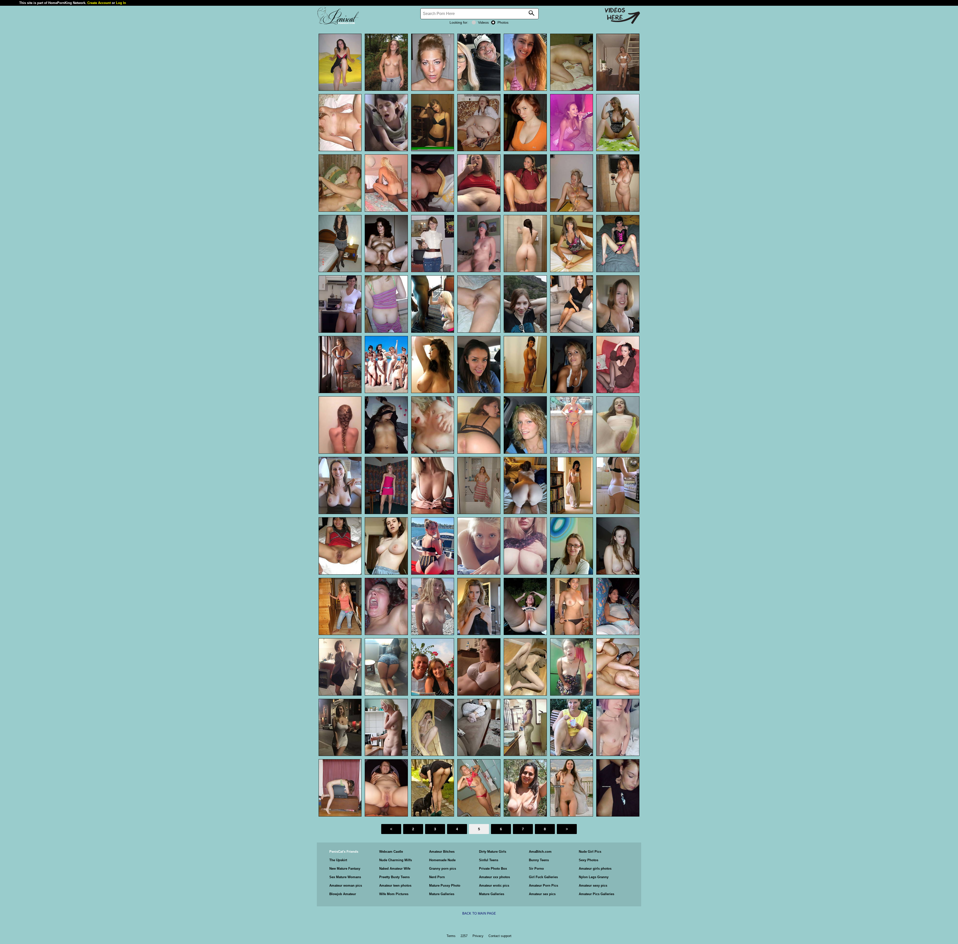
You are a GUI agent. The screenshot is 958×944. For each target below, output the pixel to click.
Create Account (99, 3)
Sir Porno (536, 868)
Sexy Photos (588, 860)
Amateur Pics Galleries (596, 894)
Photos (502, 22)
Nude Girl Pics (590, 851)
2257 (464, 936)
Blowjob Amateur (342, 894)
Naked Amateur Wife (394, 868)
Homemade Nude (442, 860)
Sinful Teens (488, 860)
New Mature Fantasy (344, 868)
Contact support (499, 936)
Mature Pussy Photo (444, 885)
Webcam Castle (391, 851)
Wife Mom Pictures (393, 894)
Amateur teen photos (395, 885)
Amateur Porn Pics (543, 885)
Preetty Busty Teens (394, 877)
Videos (483, 22)
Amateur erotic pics (494, 885)
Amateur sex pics (542, 894)
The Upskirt (338, 860)
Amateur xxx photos (494, 877)
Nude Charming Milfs (395, 860)
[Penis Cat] (338, 24)
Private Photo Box (493, 868)
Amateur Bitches (442, 851)
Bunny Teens (539, 860)
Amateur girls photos (595, 868)
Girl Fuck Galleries (543, 877)
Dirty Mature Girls (492, 851)
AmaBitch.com (540, 851)
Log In (121, 3)
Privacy (478, 936)
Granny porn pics (442, 868)
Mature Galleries (441, 894)
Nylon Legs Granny (593, 877)
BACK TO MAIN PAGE (479, 913)
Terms (451, 936)
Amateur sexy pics (593, 885)
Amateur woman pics (345, 885)
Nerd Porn (437, 877)
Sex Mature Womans (345, 877)
